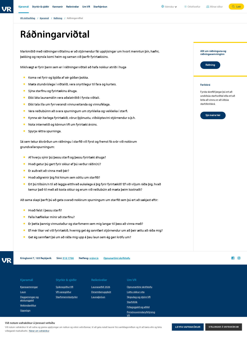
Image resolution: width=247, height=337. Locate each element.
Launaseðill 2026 (100, 287)
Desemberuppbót (101, 292)
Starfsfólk (132, 302)
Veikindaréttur (28, 305)
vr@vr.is (93, 258)
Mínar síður (216, 6)
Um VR (86, 6)
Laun (23, 292)
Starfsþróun (100, 6)
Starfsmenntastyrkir (67, 297)
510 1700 (68, 258)
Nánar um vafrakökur (39, 331)
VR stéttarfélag (27, 18)
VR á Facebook (233, 258)
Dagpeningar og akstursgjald (29, 298)
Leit (238, 6)
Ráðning (58, 18)
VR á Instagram (239, 258)
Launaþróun (98, 297)
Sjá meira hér (212, 115)
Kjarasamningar (29, 287)
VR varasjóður (63, 292)
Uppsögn (25, 310)
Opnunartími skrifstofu (117, 258)
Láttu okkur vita (136, 292)
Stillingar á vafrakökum (224, 327)
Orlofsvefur (194, 6)
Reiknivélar (72, 6)
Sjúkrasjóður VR (64, 287)
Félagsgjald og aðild (138, 307)
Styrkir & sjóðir (40, 6)
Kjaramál (23, 6)
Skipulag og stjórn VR (139, 297)
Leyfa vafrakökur (187, 327)
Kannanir (57, 6)
